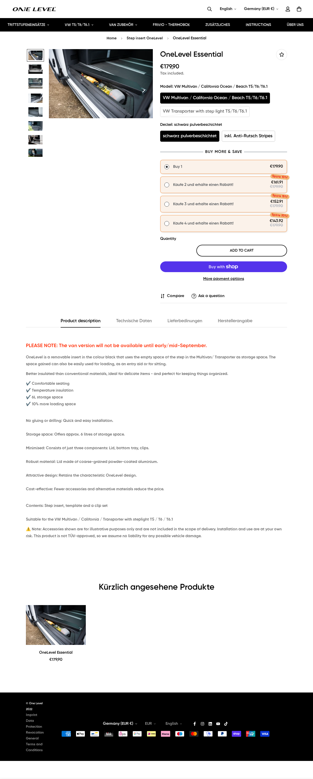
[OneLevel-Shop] (34, 9)
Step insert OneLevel (145, 38)
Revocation (35, 732)
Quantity (168, 239)
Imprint (31, 715)
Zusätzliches (217, 25)
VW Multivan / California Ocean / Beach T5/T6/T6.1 (215, 98)
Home (112, 38)
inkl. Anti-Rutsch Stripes (248, 136)
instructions (258, 25)
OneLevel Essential (56, 653)
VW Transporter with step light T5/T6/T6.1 (205, 111)
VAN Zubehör (121, 25)
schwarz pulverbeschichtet (190, 136)
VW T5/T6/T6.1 (77, 25)
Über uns (295, 25)
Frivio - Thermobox (171, 25)
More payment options (223, 279)
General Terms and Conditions (34, 744)
